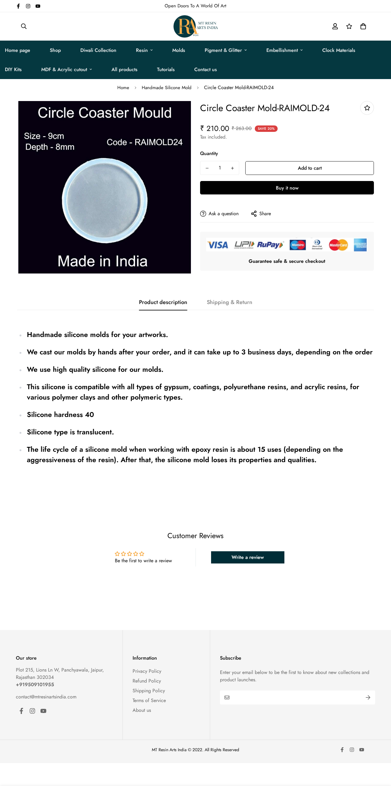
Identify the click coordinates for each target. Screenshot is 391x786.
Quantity (209, 153)
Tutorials (166, 69)
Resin (142, 50)
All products (124, 69)
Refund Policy (147, 680)
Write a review (248, 557)
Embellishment (282, 50)
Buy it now (287, 187)
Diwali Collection (98, 50)
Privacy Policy (147, 671)
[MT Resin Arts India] (196, 26)
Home (123, 87)
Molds (178, 50)
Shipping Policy (149, 690)
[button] (362, 26)
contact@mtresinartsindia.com (46, 696)
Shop (55, 50)
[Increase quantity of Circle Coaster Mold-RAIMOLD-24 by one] (232, 168)
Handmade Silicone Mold (167, 87)
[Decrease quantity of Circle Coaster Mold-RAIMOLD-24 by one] (207, 168)
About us (142, 710)
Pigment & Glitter (223, 50)
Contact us (205, 69)
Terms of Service (149, 700)
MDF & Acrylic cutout (64, 69)
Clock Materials (338, 50)
